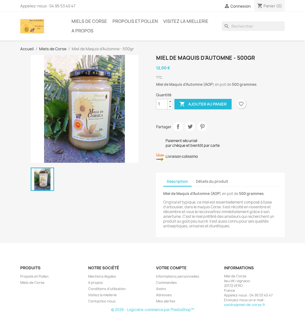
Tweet (190, 126)
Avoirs (161, 288)
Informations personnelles (177, 276)
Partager (178, 126)
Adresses (164, 295)
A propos (82, 31)
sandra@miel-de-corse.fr (244, 304)
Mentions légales (102, 276)
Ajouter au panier (203, 104)
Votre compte (171, 267)
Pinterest (202, 126)
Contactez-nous (102, 301)
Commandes (166, 282)
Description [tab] (177, 181)
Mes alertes (165, 301)
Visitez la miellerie (185, 21)
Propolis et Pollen (135, 21)
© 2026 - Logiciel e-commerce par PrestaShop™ (152, 309)
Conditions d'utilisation (107, 288)
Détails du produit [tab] (212, 181)
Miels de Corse (89, 21)
